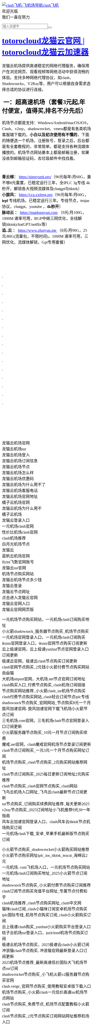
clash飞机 (51, 5)
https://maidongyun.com (39, 212)
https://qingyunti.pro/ (35, 177)
